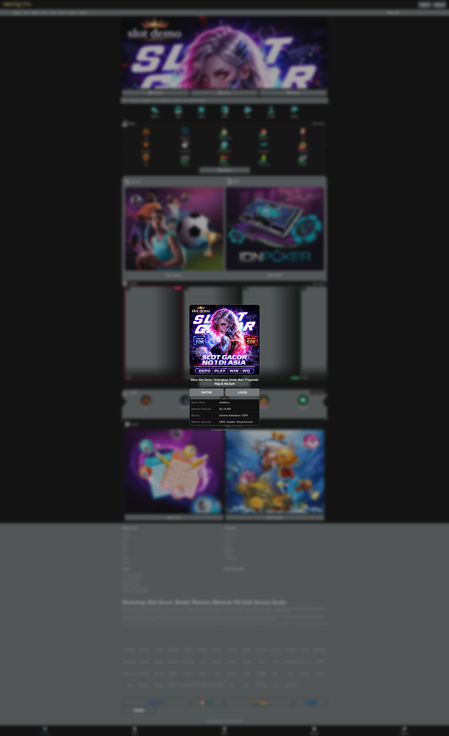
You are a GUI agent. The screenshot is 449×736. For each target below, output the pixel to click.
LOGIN (242, 392)
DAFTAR (206, 392)
